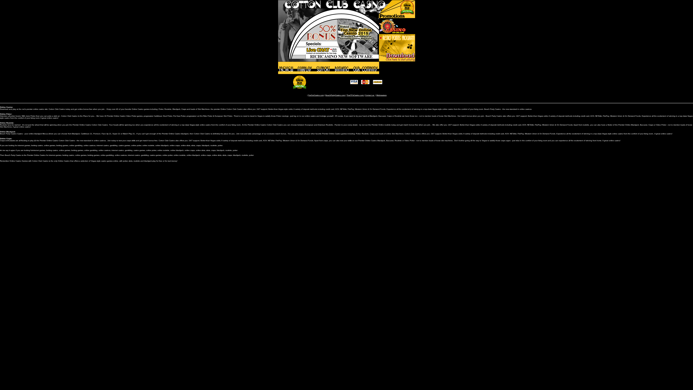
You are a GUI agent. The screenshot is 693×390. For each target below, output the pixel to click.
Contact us (370, 95)
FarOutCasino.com (316, 95)
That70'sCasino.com (355, 95)
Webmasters (381, 95)
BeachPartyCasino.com (335, 95)
